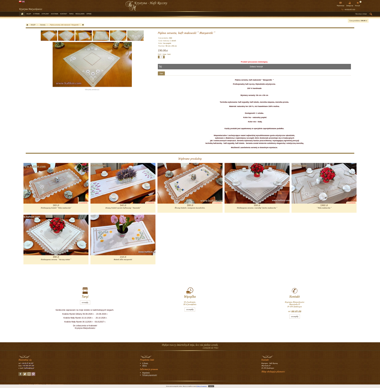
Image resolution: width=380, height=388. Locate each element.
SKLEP (28, 14)
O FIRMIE (36, 14)
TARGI (71, 14)
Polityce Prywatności (202, 386)
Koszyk (358, 4)
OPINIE (88, 14)
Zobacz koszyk (256, 66)
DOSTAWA (54, 14)
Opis (161, 73)
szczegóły (189, 309)
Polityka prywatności (149, 375)
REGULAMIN (80, 14)
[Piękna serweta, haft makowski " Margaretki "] (49, 40)
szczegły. (85, 302)
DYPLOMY (45, 14)
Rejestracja (340, 5)
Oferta (144, 366)
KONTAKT (63, 14)
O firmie (145, 363)
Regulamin (146, 373)
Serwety (42, 25)
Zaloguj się (349, 5)
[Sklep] (22, 14)
